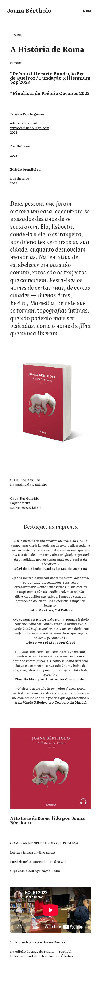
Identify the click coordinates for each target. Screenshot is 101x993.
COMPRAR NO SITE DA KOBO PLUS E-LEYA (44, 843)
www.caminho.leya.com (29, 127)
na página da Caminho (28, 484)
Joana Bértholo (29, 10)
